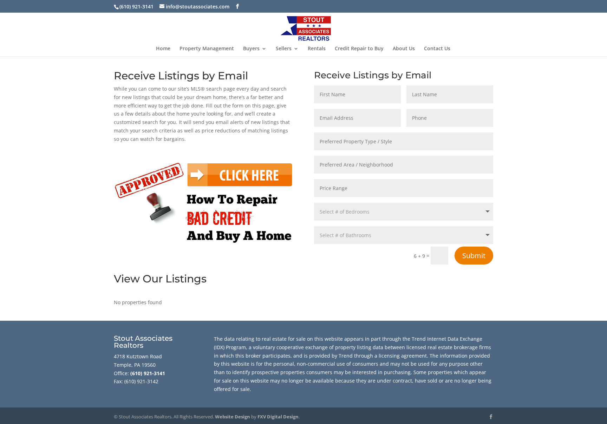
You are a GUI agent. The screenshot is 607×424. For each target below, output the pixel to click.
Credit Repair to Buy (359, 49)
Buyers (251, 49)
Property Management (207, 49)
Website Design (232, 416)
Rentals (317, 49)
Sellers (284, 49)
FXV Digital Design (278, 416)
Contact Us (437, 49)
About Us (404, 49)
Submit (473, 255)
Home (163, 49)
